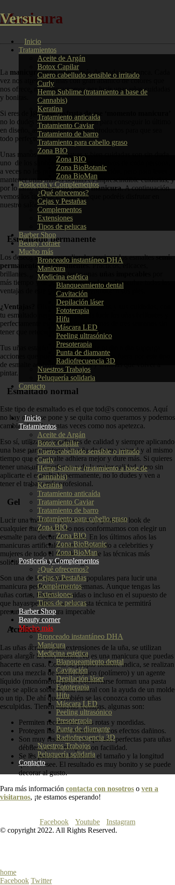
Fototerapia (72, 310)
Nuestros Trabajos (64, 369)
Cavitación (72, 293)
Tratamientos (37, 50)
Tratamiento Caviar (65, 125)
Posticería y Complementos (59, 184)
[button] (3, 402)
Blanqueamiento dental (90, 285)
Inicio (32, 41)
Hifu (63, 319)
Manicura (51, 268)
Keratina (50, 109)
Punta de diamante (83, 352)
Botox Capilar (58, 67)
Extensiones (55, 218)
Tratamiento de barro (67, 134)
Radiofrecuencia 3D (85, 361)
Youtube (87, 822)
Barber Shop (37, 235)
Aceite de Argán (61, 58)
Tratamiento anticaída (68, 117)
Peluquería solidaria (66, 378)
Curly (45, 83)
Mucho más (36, 251)
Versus (21, 18)
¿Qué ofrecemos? (63, 193)
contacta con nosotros (100, 789)
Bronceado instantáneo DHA (80, 260)
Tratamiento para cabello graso (82, 142)
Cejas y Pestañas (61, 201)
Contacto (32, 386)
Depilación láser (80, 302)
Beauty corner (39, 243)
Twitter (41, 881)
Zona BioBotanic (81, 167)
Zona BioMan (77, 176)
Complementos (59, 209)
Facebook (54, 822)
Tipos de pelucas (61, 226)
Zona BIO (52, 151)
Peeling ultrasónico (84, 336)
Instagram (120, 822)
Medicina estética (62, 277)
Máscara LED (77, 327)
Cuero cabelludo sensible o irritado (88, 75)
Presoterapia (74, 344)
